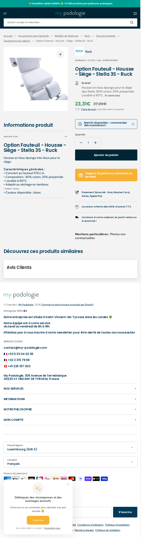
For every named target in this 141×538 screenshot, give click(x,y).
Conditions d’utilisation (88, 532)
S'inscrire (119, 519)
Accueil (8, 35)
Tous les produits (105, 35)
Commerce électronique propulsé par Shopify (67, 308)
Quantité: (78, 138)
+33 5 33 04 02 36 (20, 361)
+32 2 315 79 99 (18, 367)
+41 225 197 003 (19, 373)
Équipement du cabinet (17, 40)
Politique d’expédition (114, 532)
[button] (5, 14)
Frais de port (86, 113)
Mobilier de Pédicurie (67, 35)
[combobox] (68, 22)
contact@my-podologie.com (25, 355)
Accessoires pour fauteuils (33, 35)
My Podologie (25, 308)
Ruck (87, 35)
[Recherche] (127, 22)
